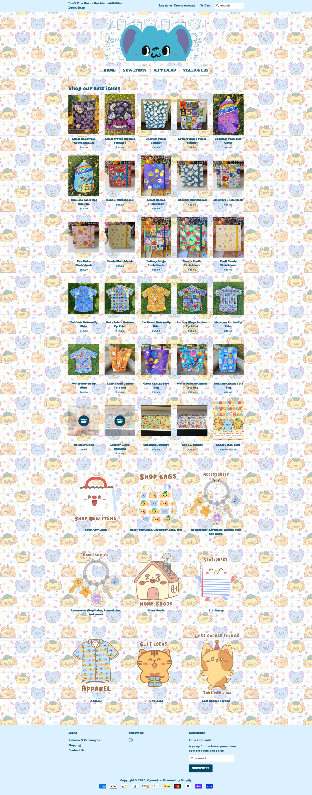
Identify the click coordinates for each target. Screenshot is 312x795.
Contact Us (76, 750)
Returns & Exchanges (84, 740)
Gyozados (154, 780)
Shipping (74, 745)
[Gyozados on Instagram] (131, 740)
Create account (184, 6)
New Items (134, 70)
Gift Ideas (164, 70)
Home (109, 70)
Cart (207, 6)
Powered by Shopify (177, 780)
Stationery (196, 70)
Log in (163, 6)
